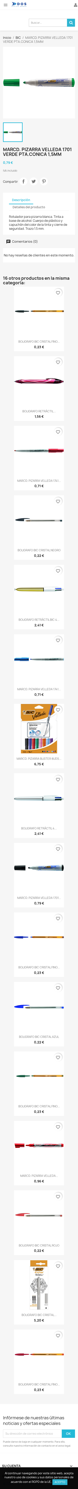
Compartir (23, 181)
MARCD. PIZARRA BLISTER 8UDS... (39, 759)
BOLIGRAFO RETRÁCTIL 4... (39, 828)
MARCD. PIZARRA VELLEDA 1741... (39, 481)
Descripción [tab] (21, 200)
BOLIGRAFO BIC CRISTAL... (39, 1315)
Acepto (60, 1482)
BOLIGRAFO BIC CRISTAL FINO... (39, 341)
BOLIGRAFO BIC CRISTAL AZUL (39, 1037)
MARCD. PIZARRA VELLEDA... (39, 1176)
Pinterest (44, 181)
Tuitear (34, 181)
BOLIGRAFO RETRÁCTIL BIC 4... (39, 620)
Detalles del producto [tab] (29, 207)
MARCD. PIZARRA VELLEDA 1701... (39, 898)
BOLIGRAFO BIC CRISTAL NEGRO (39, 550)
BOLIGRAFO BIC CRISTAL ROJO (39, 1245)
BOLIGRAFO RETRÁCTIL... (39, 411)
